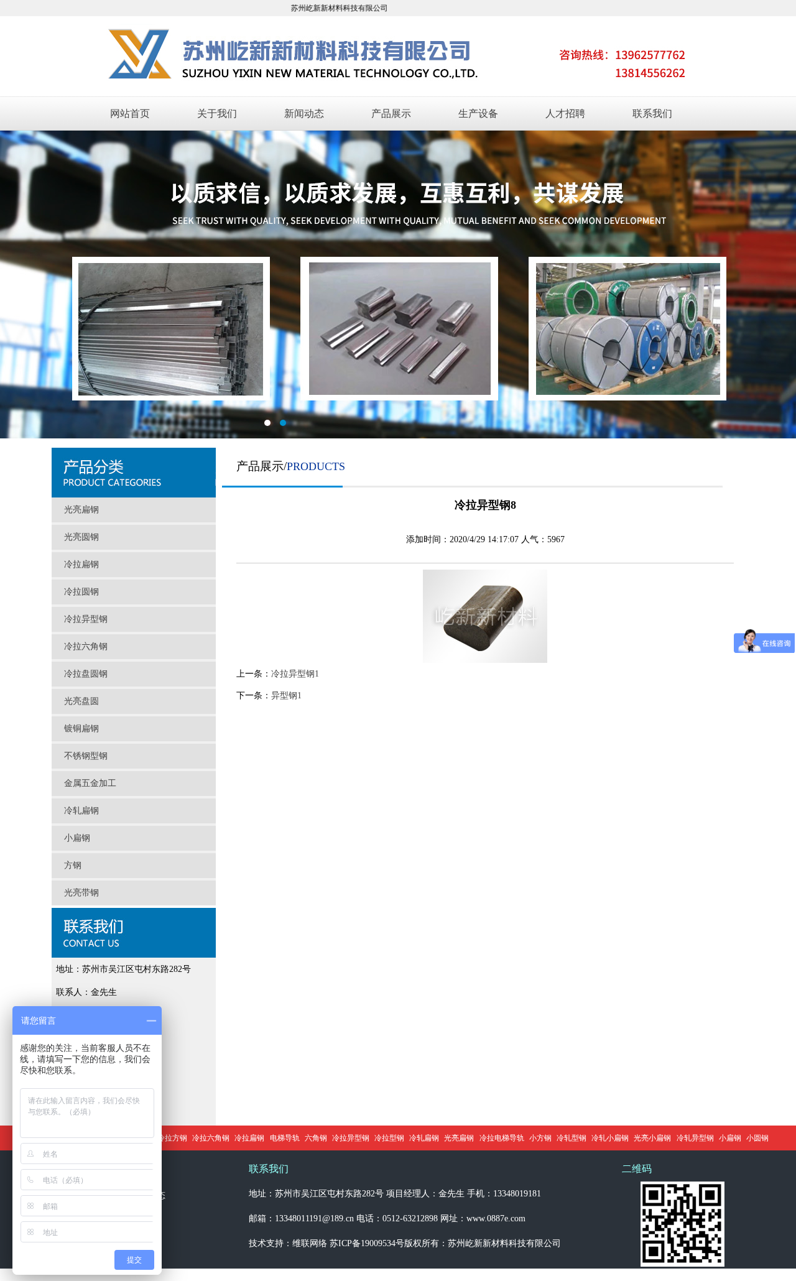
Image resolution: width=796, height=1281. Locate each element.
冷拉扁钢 (81, 564)
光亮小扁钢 (652, 1138)
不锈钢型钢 (86, 756)
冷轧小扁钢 (610, 1138)
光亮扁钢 (81, 509)
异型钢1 (286, 695)
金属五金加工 (90, 783)
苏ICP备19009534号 (367, 1243)
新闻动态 (304, 113)
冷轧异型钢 (695, 1138)
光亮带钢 (81, 892)
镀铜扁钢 (81, 728)
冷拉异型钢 (86, 619)
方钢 (72, 865)
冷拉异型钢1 (295, 673)
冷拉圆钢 (81, 591)
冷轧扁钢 (81, 810)
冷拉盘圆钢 (86, 673)
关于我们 (217, 113)
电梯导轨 (285, 1138)
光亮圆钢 (81, 537)
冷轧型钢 (571, 1138)
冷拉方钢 (172, 1138)
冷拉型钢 (389, 1138)
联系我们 (652, 113)
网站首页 (130, 113)
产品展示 (391, 113)
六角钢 (316, 1138)
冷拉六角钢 (86, 646)
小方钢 (540, 1138)
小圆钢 (757, 1138)
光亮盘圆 (81, 701)
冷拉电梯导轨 (501, 1138)
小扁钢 (77, 838)
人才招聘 (565, 113)
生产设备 (478, 113)
